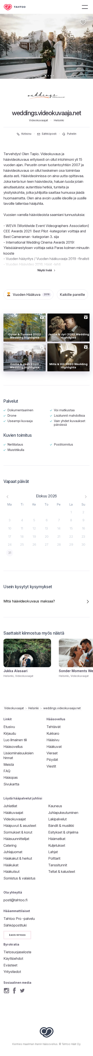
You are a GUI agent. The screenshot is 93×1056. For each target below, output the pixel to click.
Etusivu (9, 727)
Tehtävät (53, 727)
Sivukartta (11, 784)
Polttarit (54, 858)
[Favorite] (83, 22)
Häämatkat (56, 839)
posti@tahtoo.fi (15, 900)
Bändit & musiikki (61, 825)
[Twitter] (22, 990)
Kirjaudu (9, 733)
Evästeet (10, 965)
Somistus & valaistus (19, 878)
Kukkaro (52, 733)
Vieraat (52, 753)
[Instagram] (6, 990)
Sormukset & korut (17, 832)
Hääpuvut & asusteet (19, 825)
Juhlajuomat (12, 852)
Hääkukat (10, 865)
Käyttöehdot (13, 958)
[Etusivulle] (17, 7)
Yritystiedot (12, 971)
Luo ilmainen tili (15, 740)
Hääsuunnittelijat (16, 839)
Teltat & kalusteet (61, 871)
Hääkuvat (54, 746)
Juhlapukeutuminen (63, 812)
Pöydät (52, 759)
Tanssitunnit (57, 865)
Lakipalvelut (57, 819)
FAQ (6, 771)
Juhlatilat (10, 806)
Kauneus (55, 806)
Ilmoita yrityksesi (17, 934)
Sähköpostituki (15, 925)
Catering (9, 845)
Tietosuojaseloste (17, 952)
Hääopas (10, 777)
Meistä (8, 764)
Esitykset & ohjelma (63, 832)
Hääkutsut (11, 871)
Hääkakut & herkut (17, 858)
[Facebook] (14, 990)
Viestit (51, 766)
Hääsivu (52, 740)
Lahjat (53, 852)
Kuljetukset (56, 845)
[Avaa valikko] (85, 7)
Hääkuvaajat (13, 812)
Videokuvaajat (14, 708)
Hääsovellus (13, 746)
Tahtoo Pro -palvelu (19, 918)
